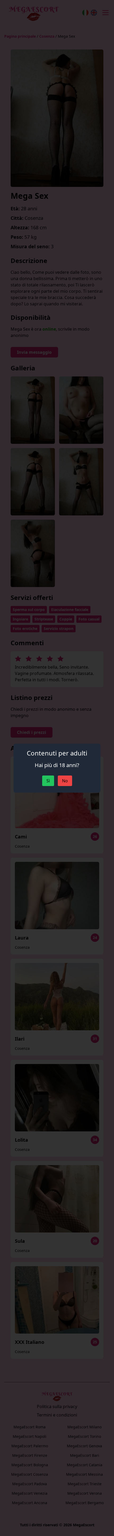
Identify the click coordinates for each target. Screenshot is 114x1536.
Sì (48, 781)
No (65, 781)
